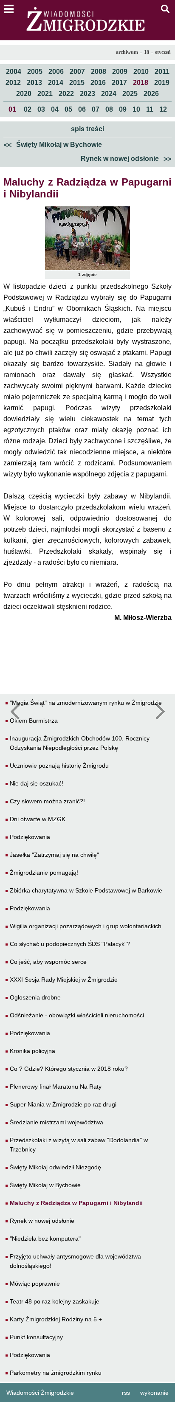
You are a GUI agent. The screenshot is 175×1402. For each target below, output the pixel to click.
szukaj (165, 9)
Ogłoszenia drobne (35, 997)
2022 (66, 93)
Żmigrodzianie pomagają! (44, 872)
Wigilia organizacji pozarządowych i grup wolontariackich (85, 926)
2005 (34, 71)
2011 (162, 71)
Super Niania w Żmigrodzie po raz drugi (63, 1104)
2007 (77, 71)
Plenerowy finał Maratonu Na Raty (56, 1086)
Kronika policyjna (32, 1050)
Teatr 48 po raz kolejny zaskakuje (54, 1301)
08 (109, 109)
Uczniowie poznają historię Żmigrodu (59, 765)
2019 (161, 82)
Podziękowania (30, 836)
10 (136, 109)
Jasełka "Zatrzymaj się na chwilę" (54, 854)
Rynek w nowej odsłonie (126, 159)
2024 (108, 93)
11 (149, 109)
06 (82, 109)
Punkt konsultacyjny (36, 1337)
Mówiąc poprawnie (35, 1283)
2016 (98, 82)
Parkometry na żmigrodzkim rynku (56, 1372)
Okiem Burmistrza (34, 720)
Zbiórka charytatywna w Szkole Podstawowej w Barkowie (86, 890)
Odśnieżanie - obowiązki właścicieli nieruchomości (77, 1015)
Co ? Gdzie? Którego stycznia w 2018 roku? (69, 1068)
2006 (56, 71)
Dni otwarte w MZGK (37, 819)
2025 (130, 93)
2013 (34, 82)
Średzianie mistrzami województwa (56, 1122)
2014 (55, 82)
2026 (151, 93)
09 (123, 109)
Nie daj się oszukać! (36, 783)
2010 (141, 71)
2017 (119, 82)
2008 (98, 71)
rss (126, 1392)
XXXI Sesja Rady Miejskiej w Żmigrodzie (64, 979)
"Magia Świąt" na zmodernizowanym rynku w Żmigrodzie (86, 702)
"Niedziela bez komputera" (45, 1238)
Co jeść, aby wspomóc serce (48, 961)
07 (95, 109)
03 (41, 109)
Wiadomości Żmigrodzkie (40, 1392)
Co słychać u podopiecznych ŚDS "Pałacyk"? (70, 943)
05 (68, 109)
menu (9, 9)
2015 (77, 82)
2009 (119, 71)
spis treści (87, 128)
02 (27, 109)
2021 (45, 93)
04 (55, 109)
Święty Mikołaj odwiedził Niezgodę (55, 1167)
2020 (23, 93)
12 (163, 109)
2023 (87, 93)
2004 (13, 71)
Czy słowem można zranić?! (47, 801)
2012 (13, 82)
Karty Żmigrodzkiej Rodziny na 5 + (56, 1319)
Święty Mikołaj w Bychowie (53, 145)
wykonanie (154, 1392)
